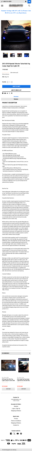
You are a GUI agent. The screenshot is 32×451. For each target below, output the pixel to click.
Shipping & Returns (16, 410)
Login (13, 408)
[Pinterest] (11, 93)
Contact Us (16, 425)
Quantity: (4, 81)
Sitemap (14, 449)
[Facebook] (2, 93)
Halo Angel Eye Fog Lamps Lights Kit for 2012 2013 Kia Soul (23, 380)
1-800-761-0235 (7, 1)
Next (30, 35)
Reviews (16, 99)
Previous (2, 35)
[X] (9, 93)
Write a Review (5, 74)
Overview (16, 96)
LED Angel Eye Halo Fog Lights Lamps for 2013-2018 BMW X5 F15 (8, 380)
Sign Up (18, 408)
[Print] (7, 93)
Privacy (16, 418)
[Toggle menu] (2, 6)
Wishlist (16, 406)
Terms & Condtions (16, 420)
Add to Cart (8, 388)
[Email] (5, 93)
